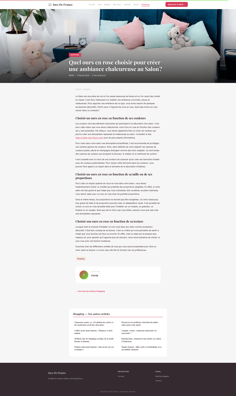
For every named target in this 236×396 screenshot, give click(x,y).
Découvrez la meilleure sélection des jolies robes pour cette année (139, 323)
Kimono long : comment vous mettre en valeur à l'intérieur (141, 339)
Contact (158, 381)
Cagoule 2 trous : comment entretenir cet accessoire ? (138, 331)
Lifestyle (127, 4)
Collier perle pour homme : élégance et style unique (93, 331)
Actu (100, 4)
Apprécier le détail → (176, 4)
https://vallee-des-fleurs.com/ (89, 137)
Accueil (92, 4)
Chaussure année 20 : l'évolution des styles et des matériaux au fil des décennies (93, 323)
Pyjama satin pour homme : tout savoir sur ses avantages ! (94, 348)
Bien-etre (117, 4)
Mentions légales (162, 376)
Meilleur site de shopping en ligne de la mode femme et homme (94, 339)
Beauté (107, 4)
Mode (136, 4)
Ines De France (60, 4)
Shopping (145, 4)
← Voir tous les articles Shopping (90, 291)
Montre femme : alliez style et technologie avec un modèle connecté (141, 348)
